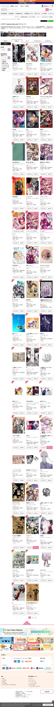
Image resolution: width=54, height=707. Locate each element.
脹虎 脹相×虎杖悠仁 (24, 16)
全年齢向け (12, 6)
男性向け (22, 6)
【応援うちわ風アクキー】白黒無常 (46, 503)
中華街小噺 (28, 96)
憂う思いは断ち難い (30, 162)
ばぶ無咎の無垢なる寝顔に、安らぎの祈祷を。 (46, 436)
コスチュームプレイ (44, 196)
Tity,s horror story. (16, 502)
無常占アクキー (15, 401)
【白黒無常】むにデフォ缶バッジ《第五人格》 (46, 368)
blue (41, 470)
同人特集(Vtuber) (19, 13)
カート (50, 447)
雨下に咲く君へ (29, 63)
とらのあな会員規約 (29, 691)
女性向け (27, 6)
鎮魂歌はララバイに (30, 502)
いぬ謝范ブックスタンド (17, 367)
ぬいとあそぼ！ (15, 299)
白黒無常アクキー (15, 96)
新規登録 (45, 6)
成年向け (16, 6)
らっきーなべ (15, 570)
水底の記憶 (38, 26)
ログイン (49, 6)
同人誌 (8, 19)
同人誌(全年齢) (4, 13)
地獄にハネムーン (29, 265)
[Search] (9, 57)
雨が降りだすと (43, 401)
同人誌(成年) (11, 13)
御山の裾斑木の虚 (15, 162)
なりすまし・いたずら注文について (22, 697)
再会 (27, 129)
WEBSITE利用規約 (19, 691)
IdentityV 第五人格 (12, 24)
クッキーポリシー (28, 694)
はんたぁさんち (43, 570)
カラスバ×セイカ (45, 16)
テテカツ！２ (28, 535)
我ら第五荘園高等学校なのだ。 (32, 602)
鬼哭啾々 (42, 129)
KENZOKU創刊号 (29, 401)
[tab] (27, 41)
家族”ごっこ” (15, 333)
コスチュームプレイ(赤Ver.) (31, 231)
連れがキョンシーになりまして (46, 63)
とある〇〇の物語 (15, 435)
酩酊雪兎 (43, 26)
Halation (28, 435)
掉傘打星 (42, 333)
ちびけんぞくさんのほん (45, 265)
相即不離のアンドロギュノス (31, 470)
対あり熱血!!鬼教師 (30, 570)
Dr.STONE (50, 16)
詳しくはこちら (50, 672)
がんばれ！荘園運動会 (16, 535)
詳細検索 (50, 9)
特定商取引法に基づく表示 (20, 695)
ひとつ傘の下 (42, 231)
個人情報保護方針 (19, 694)
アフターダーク (29, 196)
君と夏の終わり (15, 265)
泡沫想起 (42, 535)
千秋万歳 (14, 129)
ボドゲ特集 (44, 13)
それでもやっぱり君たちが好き (46, 96)
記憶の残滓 (28, 299)
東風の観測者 (15, 196)
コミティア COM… (32, 16)
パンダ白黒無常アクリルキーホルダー (32, 334)
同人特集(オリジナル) (28, 13)
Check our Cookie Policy (36, 704)
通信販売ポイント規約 (20, 692)
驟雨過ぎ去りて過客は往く (45, 162)
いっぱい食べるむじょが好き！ (18, 231)
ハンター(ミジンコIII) (16, 470)
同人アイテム (37, 13)
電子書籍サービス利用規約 (20, 693)
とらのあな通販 (3, 19)
